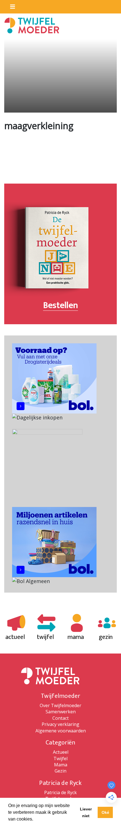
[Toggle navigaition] (10, 5)
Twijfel (60, 758)
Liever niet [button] (86, 812)
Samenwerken (61, 712)
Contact (60, 718)
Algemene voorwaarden (60, 731)
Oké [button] (105, 812)
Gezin (60, 771)
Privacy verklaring (60, 724)
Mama (60, 765)
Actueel (60, 752)
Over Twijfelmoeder (60, 705)
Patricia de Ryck (60, 792)
